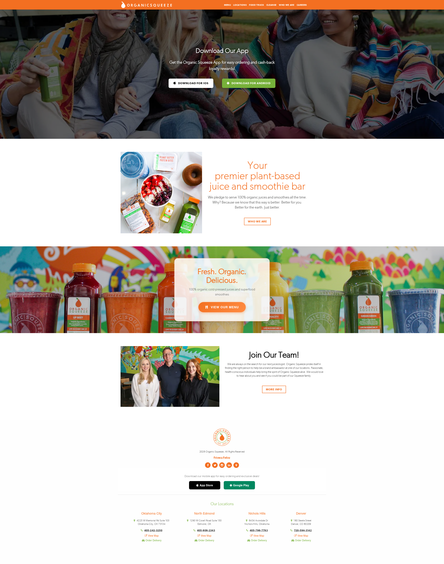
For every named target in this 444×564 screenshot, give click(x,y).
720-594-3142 (303, 530)
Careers (302, 5)
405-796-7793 (259, 530)
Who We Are (286, 5)
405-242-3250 (153, 530)
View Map (153, 535)
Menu (227, 5)
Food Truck (256, 5)
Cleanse (271, 5)
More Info (274, 389)
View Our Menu (224, 307)
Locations (240, 5)
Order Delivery (153, 540)
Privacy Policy (222, 457)
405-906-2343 (206, 530)
